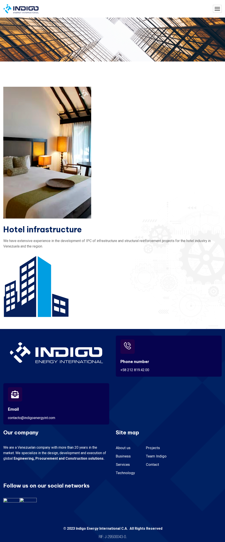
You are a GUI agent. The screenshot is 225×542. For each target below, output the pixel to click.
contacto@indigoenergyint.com (31, 418)
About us (123, 448)
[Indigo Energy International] (21, 9)
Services (123, 464)
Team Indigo (156, 456)
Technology (125, 473)
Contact (152, 464)
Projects (153, 448)
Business (123, 456)
